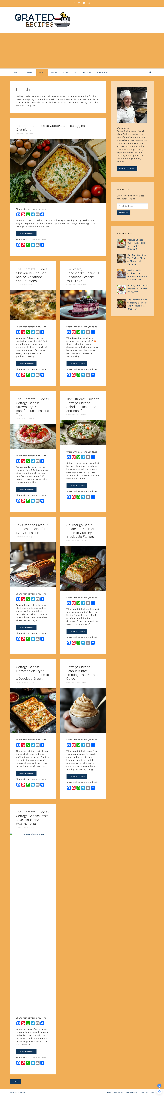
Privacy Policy (70, 72)
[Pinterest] (84, 3)
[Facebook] (74, 3)
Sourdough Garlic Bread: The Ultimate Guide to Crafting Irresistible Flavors (81, 530)
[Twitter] (89, 3)
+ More (15, 1082)
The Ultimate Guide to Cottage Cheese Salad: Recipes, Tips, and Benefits (82, 405)
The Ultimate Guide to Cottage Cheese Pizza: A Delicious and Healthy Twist (32, 818)
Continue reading (26, 233)
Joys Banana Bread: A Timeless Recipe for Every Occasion (32, 529)
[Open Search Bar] (150, 72)
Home (15, 72)
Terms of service (131, 1092)
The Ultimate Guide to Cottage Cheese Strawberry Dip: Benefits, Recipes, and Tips (32, 406)
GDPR (152, 1092)
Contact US (102, 72)
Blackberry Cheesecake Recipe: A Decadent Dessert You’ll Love (82, 275)
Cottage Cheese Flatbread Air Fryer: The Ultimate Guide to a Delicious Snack (32, 672)
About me (87, 72)
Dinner (54, 72)
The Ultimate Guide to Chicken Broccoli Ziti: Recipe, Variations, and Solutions (32, 275)
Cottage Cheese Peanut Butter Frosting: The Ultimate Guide (83, 672)
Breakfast (28, 72)
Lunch (42, 72)
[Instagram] (79, 3)
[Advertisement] (82, 50)
